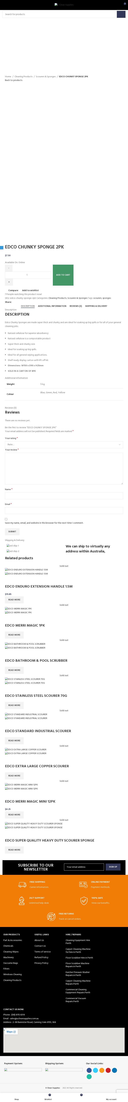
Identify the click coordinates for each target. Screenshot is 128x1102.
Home (8, 77)
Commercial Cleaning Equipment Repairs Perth (78, 991)
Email (8, 504)
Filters (6, 969)
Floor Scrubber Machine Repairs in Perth (77, 965)
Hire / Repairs (73, 935)
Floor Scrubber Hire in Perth (79, 958)
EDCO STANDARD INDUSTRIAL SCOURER (38, 731)
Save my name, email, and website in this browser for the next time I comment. (44, 523)
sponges (106, 298)
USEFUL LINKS (41, 935)
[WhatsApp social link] (34, 302)
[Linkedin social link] (30, 302)
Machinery (8, 957)
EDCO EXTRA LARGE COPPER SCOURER (37, 766)
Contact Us (40, 946)
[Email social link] (22, 302)
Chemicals (8, 946)
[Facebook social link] (14, 302)
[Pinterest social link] (26, 302)
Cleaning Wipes (10, 952)
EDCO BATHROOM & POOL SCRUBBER (36, 661)
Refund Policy (41, 957)
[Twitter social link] (18, 302)
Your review (12, 450)
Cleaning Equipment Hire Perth (78, 941)
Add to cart (63, 275)
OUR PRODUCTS (11, 935)
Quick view (18, 580)
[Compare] (9, 580)
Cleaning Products (23, 77)
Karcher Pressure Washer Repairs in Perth (78, 973)
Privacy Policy (41, 963)
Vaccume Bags (10, 963)
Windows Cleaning (12, 974)
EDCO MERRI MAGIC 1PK (25, 626)
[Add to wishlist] (27, 580)
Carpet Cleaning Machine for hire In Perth (78, 950)
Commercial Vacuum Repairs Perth (76, 1000)
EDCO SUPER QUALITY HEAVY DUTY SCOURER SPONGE (49, 841)
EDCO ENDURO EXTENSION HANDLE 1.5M (38, 587)
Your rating (11, 438)
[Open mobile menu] (4, 5)
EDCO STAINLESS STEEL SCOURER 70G (36, 696)
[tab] (27, 306)
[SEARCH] (121, 14)
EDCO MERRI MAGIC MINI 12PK (30, 802)
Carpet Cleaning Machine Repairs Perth (78, 982)
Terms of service (42, 952)
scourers (97, 298)
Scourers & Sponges (46, 77)
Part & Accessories (12, 940)
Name (8, 489)
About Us (39, 940)
